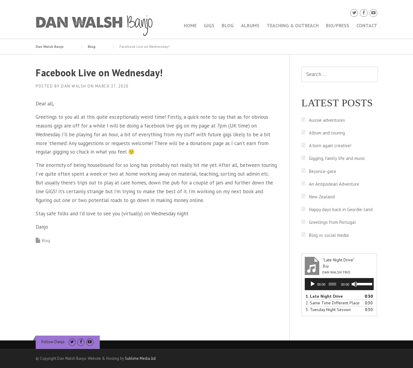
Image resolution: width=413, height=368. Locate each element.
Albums (250, 25)
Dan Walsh (73, 86)
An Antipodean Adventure (334, 184)
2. (332, 303)
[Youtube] (373, 13)
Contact (366, 25)
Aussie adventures (327, 120)
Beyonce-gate (322, 171)
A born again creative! (330, 145)
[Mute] (354, 284)
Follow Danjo (53, 341)
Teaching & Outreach (293, 25)
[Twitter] (354, 13)
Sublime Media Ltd (140, 358)
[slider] (364, 283)
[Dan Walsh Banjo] (95, 25)
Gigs (209, 25)
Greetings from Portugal (332, 222)
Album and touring (327, 133)
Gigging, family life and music (337, 158)
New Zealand (322, 197)
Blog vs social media (329, 235)
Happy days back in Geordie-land (340, 209)
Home (190, 25)
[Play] (313, 284)
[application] (339, 284)
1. (324, 296)
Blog (228, 25)
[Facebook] (364, 13)
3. (328, 309)
